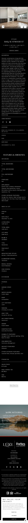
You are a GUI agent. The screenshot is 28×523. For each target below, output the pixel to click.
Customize (14, 515)
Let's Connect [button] (14, 428)
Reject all (14, 512)
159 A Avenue (14, 457)
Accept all (14, 519)
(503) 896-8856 (14, 452)
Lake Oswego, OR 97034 (14, 458)
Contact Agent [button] (14, 50)
